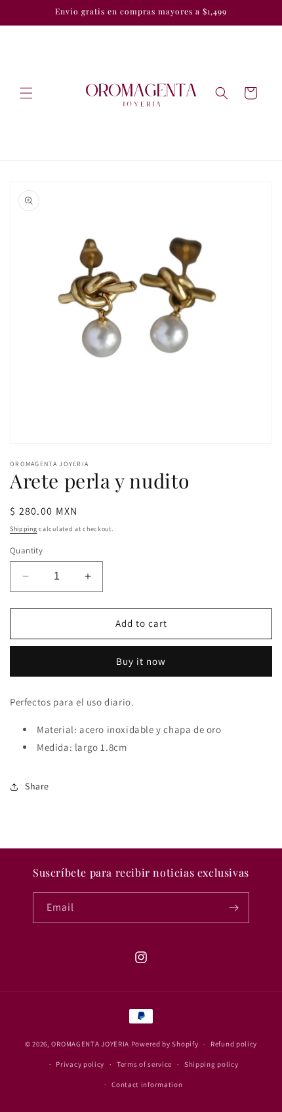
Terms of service (144, 1064)
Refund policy (234, 1043)
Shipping (23, 529)
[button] (26, 93)
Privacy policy (80, 1064)
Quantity (26, 550)
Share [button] (37, 786)
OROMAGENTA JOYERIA (90, 1043)
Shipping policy (211, 1064)
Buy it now (141, 661)
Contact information (146, 1084)
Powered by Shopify (165, 1043)
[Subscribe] (234, 907)
